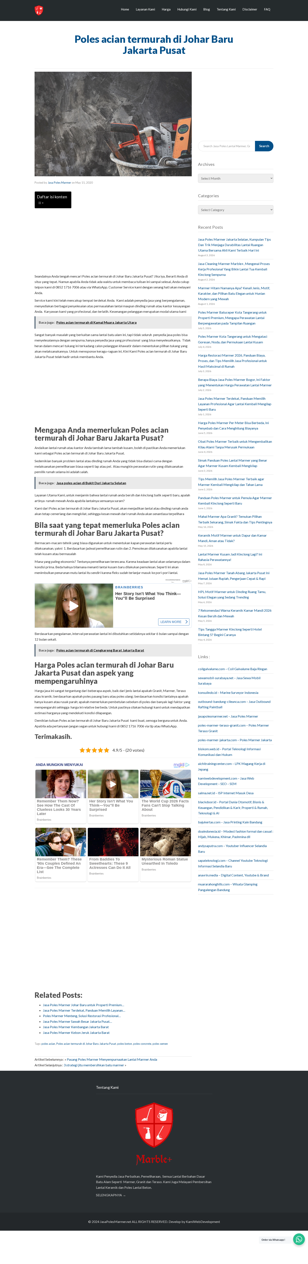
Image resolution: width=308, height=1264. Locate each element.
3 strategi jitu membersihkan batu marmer (94, 1065)
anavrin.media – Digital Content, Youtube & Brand (233, 875)
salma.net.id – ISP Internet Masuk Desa (226, 793)
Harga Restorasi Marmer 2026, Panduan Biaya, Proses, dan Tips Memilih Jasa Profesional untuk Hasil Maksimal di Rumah (232, 360)
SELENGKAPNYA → (111, 1195)
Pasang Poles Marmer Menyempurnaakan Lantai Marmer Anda (112, 1059)
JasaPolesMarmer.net (115, 1222)
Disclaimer (249, 9)
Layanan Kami (145, 9)
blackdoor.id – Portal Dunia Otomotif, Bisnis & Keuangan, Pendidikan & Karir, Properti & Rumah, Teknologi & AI (233, 807)
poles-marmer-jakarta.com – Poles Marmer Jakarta (235, 740)
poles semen (160, 1043)
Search (264, 146)
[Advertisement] (113, 241)
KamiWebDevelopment (203, 1222)
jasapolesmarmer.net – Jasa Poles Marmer (228, 716)
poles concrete (142, 1043)
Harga (166, 9)
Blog (206, 9)
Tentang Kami (226, 9)
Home (125, 9)
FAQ (267, 9)
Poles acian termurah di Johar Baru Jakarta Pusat (86, 1043)
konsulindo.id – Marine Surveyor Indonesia (228, 692)
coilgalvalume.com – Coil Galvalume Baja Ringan (232, 669)
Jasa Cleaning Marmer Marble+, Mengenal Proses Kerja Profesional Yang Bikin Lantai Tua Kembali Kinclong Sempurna (234, 269)
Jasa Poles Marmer (59, 182)
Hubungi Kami (187, 9)
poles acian (48, 1043)
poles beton (124, 1043)
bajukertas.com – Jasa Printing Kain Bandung (230, 822)
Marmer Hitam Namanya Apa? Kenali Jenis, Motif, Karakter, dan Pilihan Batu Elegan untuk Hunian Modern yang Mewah (234, 293)
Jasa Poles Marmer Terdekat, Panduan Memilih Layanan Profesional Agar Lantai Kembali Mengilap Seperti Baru (234, 403)
